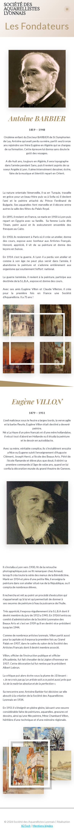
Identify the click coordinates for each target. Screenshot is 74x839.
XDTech (26, 825)
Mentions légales (43, 825)
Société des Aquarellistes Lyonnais (22, 9)
